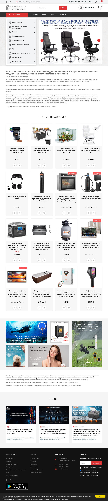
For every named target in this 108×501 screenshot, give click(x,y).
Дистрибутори (35, 458)
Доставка (8, 461)
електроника (13, 378)
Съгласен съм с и (91, 468)
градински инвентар (24, 378)
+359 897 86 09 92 (63, 466)
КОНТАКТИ (59, 454)
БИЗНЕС (33, 454)
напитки (88, 376)
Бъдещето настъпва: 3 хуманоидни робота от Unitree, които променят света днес (20, 431)
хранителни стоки (79, 376)
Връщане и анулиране (12, 475)
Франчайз (33, 461)
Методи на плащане (11, 464)
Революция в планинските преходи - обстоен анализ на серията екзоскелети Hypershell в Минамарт (53, 431)
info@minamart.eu (64, 469)
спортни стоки (50, 378)
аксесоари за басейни (38, 378)
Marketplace (34, 464)
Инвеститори (34, 467)
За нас (7, 472)
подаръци (60, 378)
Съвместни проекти (36, 472)
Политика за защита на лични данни (16, 470)
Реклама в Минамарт (36, 470)
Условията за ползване (95, 467)
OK (100, 496)
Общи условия (10, 467)
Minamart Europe (10, 458)
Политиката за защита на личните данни (90, 468)
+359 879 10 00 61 (63, 464)
